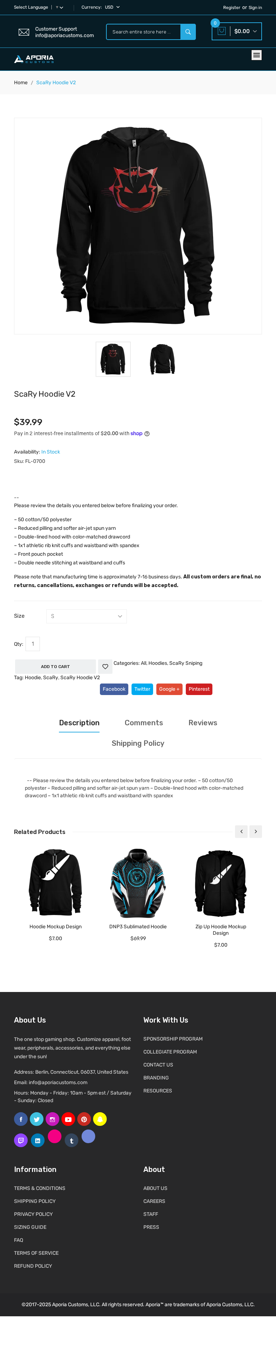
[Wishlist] (105, 666)
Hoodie (33, 678)
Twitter (142, 689)
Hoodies (157, 663)
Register (231, 7)
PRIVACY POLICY (33, 1214)
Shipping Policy (138, 743)
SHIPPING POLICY (35, 1201)
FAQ (18, 1240)
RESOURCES (157, 1091)
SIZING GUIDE (30, 1227)
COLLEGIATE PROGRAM (170, 1052)
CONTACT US (158, 1065)
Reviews (202, 722)
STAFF (150, 1214)
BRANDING (156, 1078)
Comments (144, 722)
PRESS (151, 1227)
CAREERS (154, 1201)
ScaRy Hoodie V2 (80, 678)
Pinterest (199, 689)
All (143, 663)
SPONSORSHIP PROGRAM (173, 1039)
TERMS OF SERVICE (36, 1253)
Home (21, 83)
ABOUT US (155, 1188)
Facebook (114, 689)
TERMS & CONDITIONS (39, 1188)
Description (79, 722)
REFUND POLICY (33, 1266)
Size (19, 616)
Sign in (255, 7)
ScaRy (50, 678)
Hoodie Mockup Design (55, 927)
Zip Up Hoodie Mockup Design (221, 930)
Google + (169, 689)
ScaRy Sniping (185, 663)
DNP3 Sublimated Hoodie (138, 927)
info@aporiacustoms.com (58, 1082)
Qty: (18, 644)
